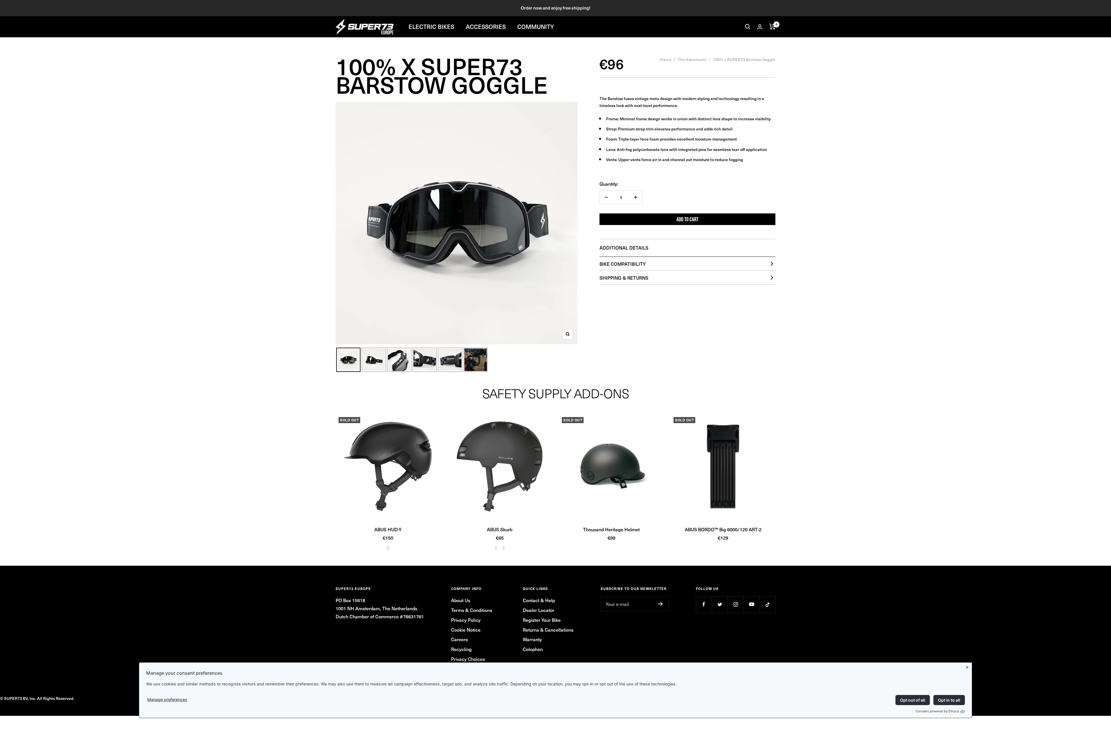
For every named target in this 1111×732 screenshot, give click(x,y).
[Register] (660, 604)
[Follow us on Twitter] (720, 604)
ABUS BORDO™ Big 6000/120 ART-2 (723, 529)
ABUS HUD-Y (388, 529)
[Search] (747, 26)
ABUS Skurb (499, 529)
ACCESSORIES (486, 27)
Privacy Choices (468, 658)
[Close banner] (968, 666)
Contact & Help (539, 600)
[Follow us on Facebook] (704, 604)
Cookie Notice (466, 629)
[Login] (759, 26)
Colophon (533, 649)
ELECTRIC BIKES (431, 27)
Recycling (461, 649)
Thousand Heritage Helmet (611, 529)
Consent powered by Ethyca (937, 711)
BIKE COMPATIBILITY (622, 263)
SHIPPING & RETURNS (623, 277)
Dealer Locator (538, 609)
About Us (460, 600)
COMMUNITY (535, 27)
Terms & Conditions (471, 609)
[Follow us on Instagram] (736, 604)
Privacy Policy (466, 619)
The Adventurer (692, 59)
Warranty (532, 639)
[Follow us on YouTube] (751, 604)
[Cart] (772, 26)
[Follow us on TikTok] (767, 604)
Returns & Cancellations (548, 629)
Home (666, 59)
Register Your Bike (542, 619)
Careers (459, 639)
